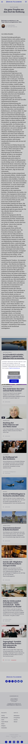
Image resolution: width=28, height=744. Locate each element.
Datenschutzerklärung (14, 368)
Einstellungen (14, 377)
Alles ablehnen (14, 373)
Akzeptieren (14, 381)
